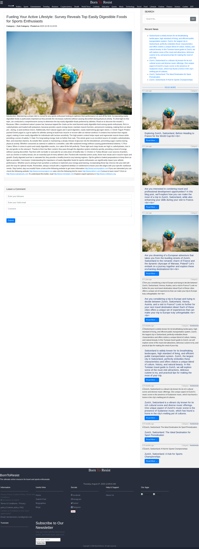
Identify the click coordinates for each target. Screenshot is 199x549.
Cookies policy (12, 507)
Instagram (77, 499)
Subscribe (41, 543)
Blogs (38, 507)
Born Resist (101, 2)
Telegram (77, 507)
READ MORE (170, 87)
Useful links (41, 487)
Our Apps (145, 487)
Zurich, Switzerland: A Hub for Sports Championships (171, 80)
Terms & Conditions (9, 503)
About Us (110, 495)
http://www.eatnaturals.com (17, 174)
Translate (5, 523)
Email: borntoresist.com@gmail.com (16, 517)
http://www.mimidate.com (64, 174)
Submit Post (41, 499)
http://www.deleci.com (91, 171)
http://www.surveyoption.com (96, 168)
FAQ (21, 507)
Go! (193, 19)
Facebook (76, 495)
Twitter (75, 503)
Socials (74, 487)
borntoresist (194, 326)
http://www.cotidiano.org (106, 174)
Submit (11, 220)
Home (38, 495)
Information (5, 487)
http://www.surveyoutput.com (41, 171)
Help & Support (112, 487)
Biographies (41, 503)
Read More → (152, 140)
